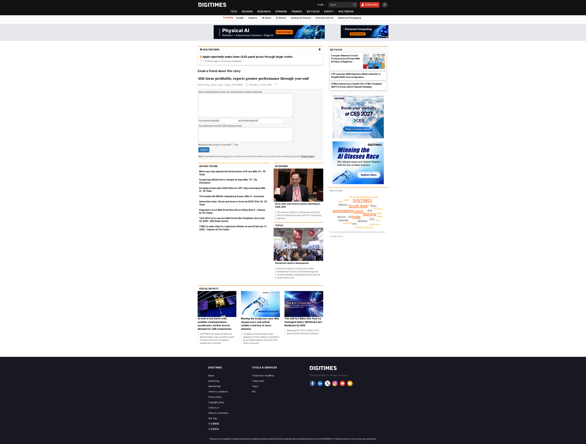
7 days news (258, 380)
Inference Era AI (324, 17)
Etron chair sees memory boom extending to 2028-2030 (297, 205)
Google (240, 17)
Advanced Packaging (349, 17)
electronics (378, 209)
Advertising (213, 380)
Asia (369, 210)
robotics (252, 17)
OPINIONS (281, 11)
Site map (212, 418)
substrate (343, 220)
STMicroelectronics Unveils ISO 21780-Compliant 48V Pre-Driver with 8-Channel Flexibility (356, 85)
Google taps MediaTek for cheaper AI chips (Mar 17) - (228, 181)
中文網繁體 (213, 423)
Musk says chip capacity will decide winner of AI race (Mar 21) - (232, 173)
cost (354, 223)
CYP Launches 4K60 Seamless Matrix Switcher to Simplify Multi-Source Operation (356, 75)
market (346, 200)
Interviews (281, 166)
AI (353, 211)
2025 (340, 202)
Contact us (213, 407)
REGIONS (247, 11)
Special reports (208, 289)
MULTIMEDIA (346, 11)
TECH (233, 11)
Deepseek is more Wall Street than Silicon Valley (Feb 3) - (232, 211)
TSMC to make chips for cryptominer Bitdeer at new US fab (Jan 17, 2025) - (233, 228)
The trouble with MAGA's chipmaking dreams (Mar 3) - (231, 196)
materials (358, 227)
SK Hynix (266, 17)
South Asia (358, 206)
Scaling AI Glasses (301, 17)
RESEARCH (264, 11)
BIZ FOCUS (313, 11)
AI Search (281, 17)
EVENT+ (329, 11)
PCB (371, 219)
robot (358, 211)
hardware (362, 220)
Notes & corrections (218, 412)
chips (369, 205)
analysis (343, 204)
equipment (347, 223)
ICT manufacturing (356, 197)
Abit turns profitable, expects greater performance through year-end (253, 78)
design (380, 216)
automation (343, 210)
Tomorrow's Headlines (263, 375)
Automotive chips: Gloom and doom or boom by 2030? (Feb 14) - (233, 203)
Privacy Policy (307, 156)
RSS (254, 391)
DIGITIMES (362, 200)
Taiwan (379, 213)
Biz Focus (336, 49)
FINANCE (297, 11)
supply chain (374, 224)
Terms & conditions (218, 391)
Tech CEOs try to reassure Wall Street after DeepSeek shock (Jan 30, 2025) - (232, 219)
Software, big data (371, 197)
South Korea (368, 227)
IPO (350, 216)
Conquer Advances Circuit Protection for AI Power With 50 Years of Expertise (345, 58)
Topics (279, 225)
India (356, 217)
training (369, 214)
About (211, 375)
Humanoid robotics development (292, 263)
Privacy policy (215, 396)
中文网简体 (213, 429)
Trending (228, 17)
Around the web (208, 166)
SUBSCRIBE (371, 5)
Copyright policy (216, 402)
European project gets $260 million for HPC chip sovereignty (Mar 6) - (232, 189)
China (377, 220)
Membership (214, 386)
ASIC (373, 205)
